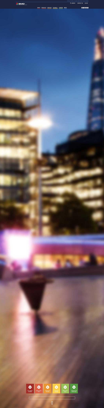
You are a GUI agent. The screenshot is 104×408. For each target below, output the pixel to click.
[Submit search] (30, 397)
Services (49, 7)
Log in (86, 3)
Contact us (80, 3)
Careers (61, 7)
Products (43, 7)
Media (65, 7)
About (38, 7)
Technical (55, 7)
